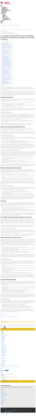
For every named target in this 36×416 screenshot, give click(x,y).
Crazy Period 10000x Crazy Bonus (6, 46)
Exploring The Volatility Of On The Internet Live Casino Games (7, 63)
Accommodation (3, 400)
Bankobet (3, 340)
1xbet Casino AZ (4, 338)
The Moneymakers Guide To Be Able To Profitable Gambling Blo (9, 316)
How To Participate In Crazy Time (7, 64)
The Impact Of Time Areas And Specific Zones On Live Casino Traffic (6, 80)
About (1, 6)
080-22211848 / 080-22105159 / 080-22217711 (10, 411)
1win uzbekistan (4, 336)
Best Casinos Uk (4, 84)
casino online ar (4, 346)
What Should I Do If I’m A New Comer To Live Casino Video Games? (6, 74)
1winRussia (3, 337)
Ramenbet (3, 357)
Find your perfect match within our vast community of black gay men (10, 366)
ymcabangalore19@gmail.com (8, 412)
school (7, 370)
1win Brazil (3, 333)
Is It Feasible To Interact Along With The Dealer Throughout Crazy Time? (7, 53)
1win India (3, 334)
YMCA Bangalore (3, 390)
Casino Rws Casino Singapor (4, 314)
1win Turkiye (3, 335)
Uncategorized (9, 32)
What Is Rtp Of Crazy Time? (6, 76)
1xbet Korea (3, 339)
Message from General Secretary (6, 10)
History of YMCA (3, 391)
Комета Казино (3, 362)
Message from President (5, 9)
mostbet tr (3, 353)
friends (3, 370)
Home (1, 5)
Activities (2, 398)
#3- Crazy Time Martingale (6, 62)
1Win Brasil (3, 332)
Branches (3, 13)
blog (2, 343)
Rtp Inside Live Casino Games (6, 50)
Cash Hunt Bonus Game (5, 58)
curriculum (2, 370)
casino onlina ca (4, 345)
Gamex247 (3, 77)
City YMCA (4, 14)
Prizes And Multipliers (5, 59)
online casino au (4, 354)
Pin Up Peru (3, 355)
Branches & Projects (3, 399)
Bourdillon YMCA (5, 16)
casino (2, 344)
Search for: (2, 327)
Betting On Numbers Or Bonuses (6, 78)
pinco (2, 356)
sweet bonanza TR (4, 360)
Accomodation (2, 20)
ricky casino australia (5, 358)
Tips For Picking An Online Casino (6, 75)
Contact (2, 404)
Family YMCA (4, 15)
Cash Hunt (3, 51)
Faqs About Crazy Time (5, 43)
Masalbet (3, 350)
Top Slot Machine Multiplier (6, 70)
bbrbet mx (3, 342)
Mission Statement (4, 11)
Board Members (4, 8)
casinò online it (4, 347)
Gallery (2, 403)
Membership (2, 21)
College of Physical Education (7, 19)
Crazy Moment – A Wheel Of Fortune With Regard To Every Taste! (6, 66)
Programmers (2, 402)
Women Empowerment (6, 18)
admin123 (13, 32)
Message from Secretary (4, 394)
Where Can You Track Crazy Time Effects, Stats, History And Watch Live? (7, 69)
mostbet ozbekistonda (5, 351)
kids (4, 370)
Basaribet (3, 341)
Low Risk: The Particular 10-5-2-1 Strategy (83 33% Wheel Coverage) (7, 61)
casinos (3, 348)
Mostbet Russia (4, 352)
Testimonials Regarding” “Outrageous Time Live (5, 57)
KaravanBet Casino (4, 349)
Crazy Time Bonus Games (5, 71)
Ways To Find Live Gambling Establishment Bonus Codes (6, 82)
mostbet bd (9, 110)
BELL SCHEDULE (3, 382)
